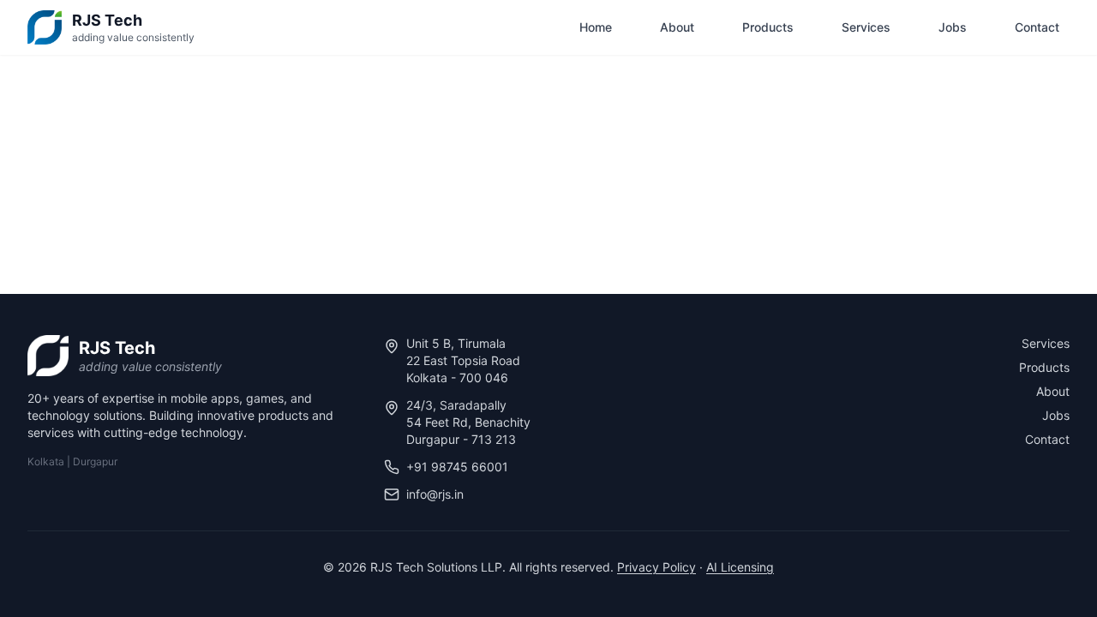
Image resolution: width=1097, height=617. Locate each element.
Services (866, 27)
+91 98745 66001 (457, 466)
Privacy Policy (656, 567)
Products (768, 27)
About (677, 27)
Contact (1037, 27)
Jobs (952, 27)
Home (595, 27)
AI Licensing (740, 567)
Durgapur (95, 461)
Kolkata (45, 461)
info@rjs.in (435, 494)
